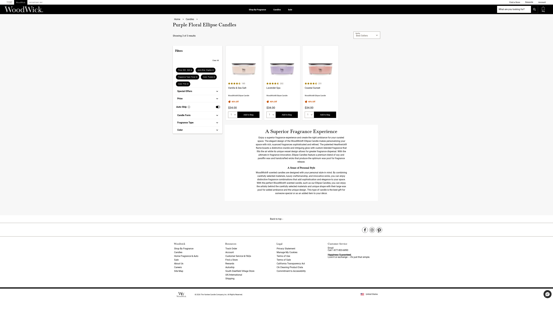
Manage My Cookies (287, 252)
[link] (515, 2)
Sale (290, 9)
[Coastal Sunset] (320, 83)
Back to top (276, 219)
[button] (542, 2)
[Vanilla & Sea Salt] (244, 83)
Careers (178, 267)
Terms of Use (283, 256)
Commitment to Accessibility (291, 271)
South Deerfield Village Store (239, 271)
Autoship (229, 267)
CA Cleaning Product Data (290, 267)
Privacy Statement (286, 248)
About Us (178, 263)
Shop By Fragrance (257, 9)
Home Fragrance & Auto (186, 256)
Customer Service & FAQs (238, 256)
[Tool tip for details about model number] (189, 107)
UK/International (233, 274)
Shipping (229, 278)
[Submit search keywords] (534, 9)
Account (229, 252)
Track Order (231, 248)
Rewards (229, 263)
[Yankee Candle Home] (9, 2)
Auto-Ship (181, 107)
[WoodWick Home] (20, 2)
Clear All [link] (215, 60)
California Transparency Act (291, 263)
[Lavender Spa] (282, 83)
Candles (277, 9)
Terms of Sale (284, 259)
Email (331, 247)
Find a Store (231, 259)
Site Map (178, 271)
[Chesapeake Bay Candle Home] (36, 2)
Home (177, 19)
